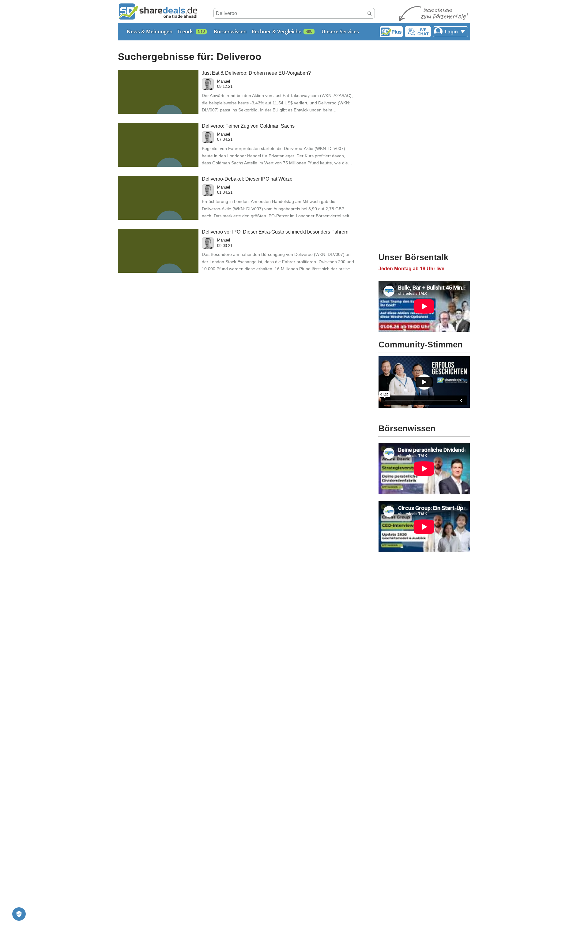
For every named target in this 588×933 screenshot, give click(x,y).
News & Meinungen (149, 31)
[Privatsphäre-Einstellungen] (19, 914)
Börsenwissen (230, 31)
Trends (185, 31)
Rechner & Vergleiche (276, 31)
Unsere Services (340, 31)
